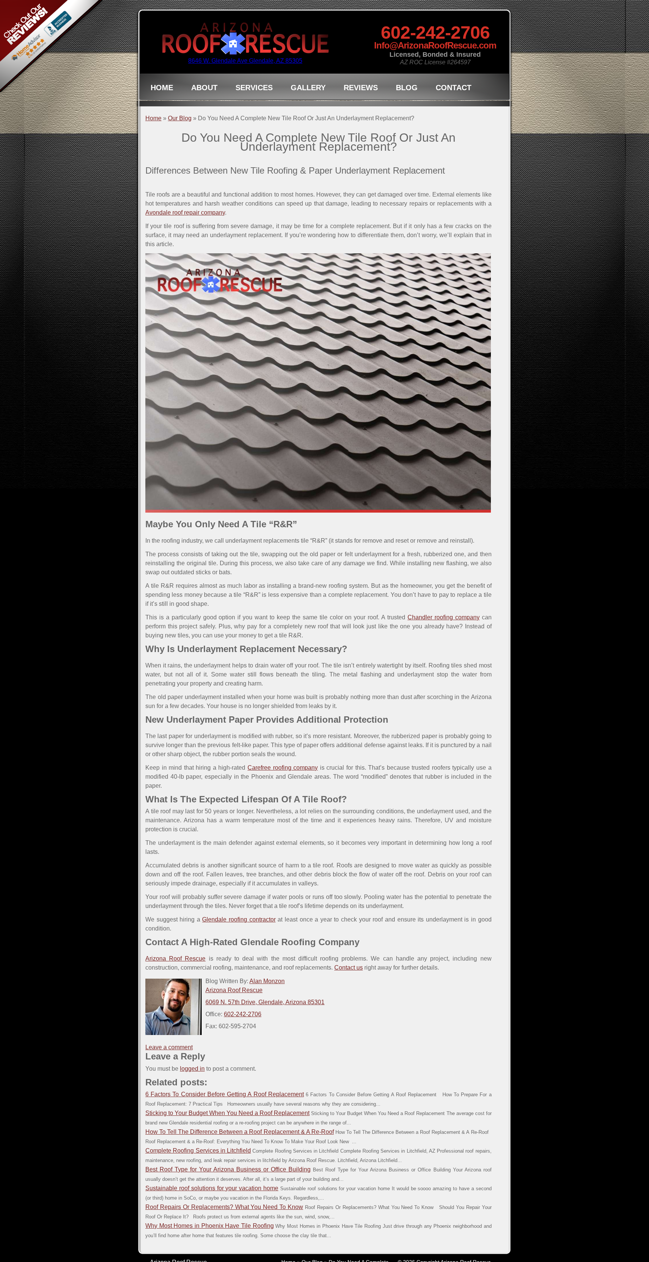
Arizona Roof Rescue (175, 958)
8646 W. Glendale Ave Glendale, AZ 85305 (245, 61)
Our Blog (180, 118)
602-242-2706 (435, 32)
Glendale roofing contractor (238, 919)
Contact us (348, 967)
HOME (162, 87)
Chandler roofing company (444, 617)
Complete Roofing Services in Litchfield (198, 1150)
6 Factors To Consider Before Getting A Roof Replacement (224, 1094)
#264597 (459, 62)
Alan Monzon (267, 981)
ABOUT (204, 87)
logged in (192, 1068)
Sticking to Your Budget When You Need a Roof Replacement (227, 1113)
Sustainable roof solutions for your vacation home (211, 1188)
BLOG (407, 87)
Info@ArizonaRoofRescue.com (435, 45)
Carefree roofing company (283, 767)
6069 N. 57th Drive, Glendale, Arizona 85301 (264, 1002)
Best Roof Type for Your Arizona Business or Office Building (228, 1169)
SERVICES (254, 87)
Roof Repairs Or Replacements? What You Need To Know (224, 1207)
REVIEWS (361, 87)
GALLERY (308, 87)
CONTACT (453, 87)
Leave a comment (169, 1047)
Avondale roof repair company (185, 212)
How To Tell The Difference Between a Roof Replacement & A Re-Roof (239, 1132)
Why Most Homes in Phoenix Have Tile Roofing (209, 1226)
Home (153, 118)
